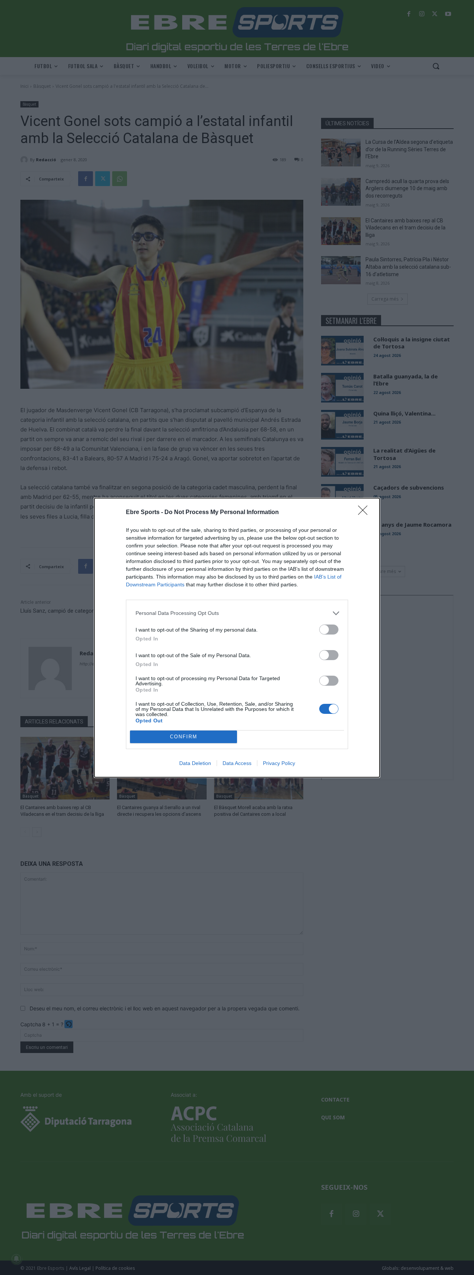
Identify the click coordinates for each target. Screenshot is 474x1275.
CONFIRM (183, 736)
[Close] (365, 513)
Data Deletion (195, 763)
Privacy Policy (279, 763)
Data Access (237, 763)
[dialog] (237, 637)
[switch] (328, 630)
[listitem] (237, 613)
